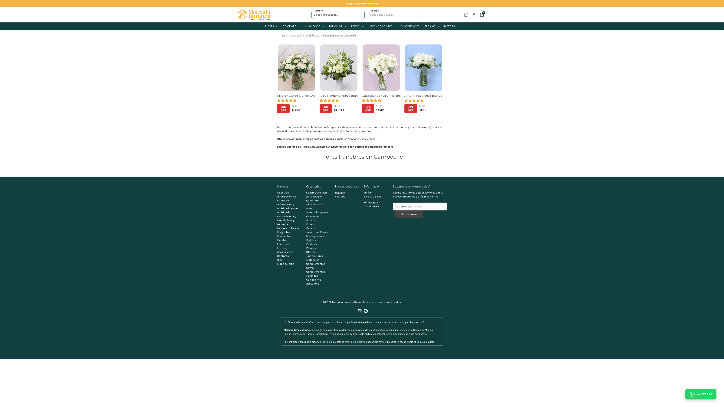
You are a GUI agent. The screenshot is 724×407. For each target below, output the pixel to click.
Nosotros (283, 192)
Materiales (312, 260)
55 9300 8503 (372, 196)
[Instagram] (359, 310)
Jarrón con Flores (317, 232)
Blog (280, 260)
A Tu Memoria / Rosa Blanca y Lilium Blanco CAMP (339, 95)
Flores (269, 26)
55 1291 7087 (371, 206)
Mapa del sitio (285, 263)
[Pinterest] (365, 310)
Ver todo (340, 196)
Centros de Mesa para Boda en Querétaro (316, 196)
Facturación (284, 244)
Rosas (310, 224)
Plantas (311, 248)
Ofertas (311, 252)
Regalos (430, 26)
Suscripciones (410, 26)
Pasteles (449, 26)
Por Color (312, 220)
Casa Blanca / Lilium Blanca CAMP (381, 95)
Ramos (355, 26)
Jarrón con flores (380, 26)
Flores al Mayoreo (317, 212)
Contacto (283, 256)
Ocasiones (289, 26)
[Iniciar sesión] (474, 15)
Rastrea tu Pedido (288, 228)
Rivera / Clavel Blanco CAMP (296, 95)
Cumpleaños (312, 26)
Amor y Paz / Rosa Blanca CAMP (423, 95)
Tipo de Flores (314, 256)
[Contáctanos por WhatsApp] (466, 15)
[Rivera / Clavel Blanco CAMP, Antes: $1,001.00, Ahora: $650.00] (296, 67)
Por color (335, 26)
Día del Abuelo (315, 204)
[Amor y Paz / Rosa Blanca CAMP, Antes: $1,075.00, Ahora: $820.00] (423, 67)
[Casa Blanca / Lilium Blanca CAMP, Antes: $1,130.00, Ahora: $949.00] (381, 67)
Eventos (282, 240)
